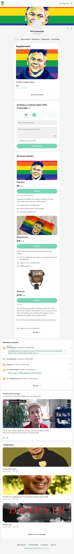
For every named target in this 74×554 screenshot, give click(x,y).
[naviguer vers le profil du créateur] (37, 25)
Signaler (53, 545)
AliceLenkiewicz (15, 378)
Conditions (44, 545)
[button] (72, 3)
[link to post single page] (37, 460)
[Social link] (4, 438)
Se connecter (64, 3)
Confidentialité (33, 545)
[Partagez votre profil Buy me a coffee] (71, 28)
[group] (37, 187)
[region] (37, 71)
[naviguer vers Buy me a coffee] (2, 3)
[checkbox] (25, 140)
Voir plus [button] (36, 332)
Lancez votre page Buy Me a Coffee (36, 548)
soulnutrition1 (14, 369)
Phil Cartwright (37, 31)
